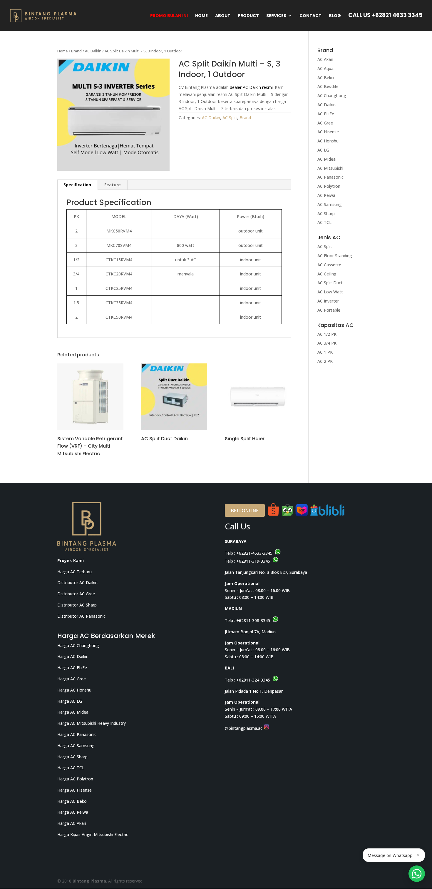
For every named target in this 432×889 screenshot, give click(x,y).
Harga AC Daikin (72, 656)
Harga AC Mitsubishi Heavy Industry (91, 723)
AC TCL (324, 222)
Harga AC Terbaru (74, 571)
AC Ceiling (326, 274)
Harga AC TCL (70, 767)
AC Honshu (328, 141)
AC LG (323, 150)
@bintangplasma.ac (244, 728)
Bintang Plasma (89, 881)
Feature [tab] (112, 184)
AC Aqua (325, 68)
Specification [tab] (77, 184)
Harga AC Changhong (78, 645)
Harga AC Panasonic (76, 734)
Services (276, 16)
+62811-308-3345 (253, 620)
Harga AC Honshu (74, 690)
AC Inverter (328, 301)
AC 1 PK (325, 352)
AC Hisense (328, 131)
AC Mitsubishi (330, 168)
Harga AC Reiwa (72, 812)
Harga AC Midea (72, 712)
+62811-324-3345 (253, 680)
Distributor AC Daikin (77, 582)
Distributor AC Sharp (77, 605)
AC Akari (325, 59)
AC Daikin (93, 51)
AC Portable (328, 310)
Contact (310, 16)
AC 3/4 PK (326, 343)
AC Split (229, 117)
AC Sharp (326, 213)
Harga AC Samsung (76, 745)
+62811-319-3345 (253, 561)
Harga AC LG (69, 701)
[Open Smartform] (416, 873)
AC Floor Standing (334, 255)
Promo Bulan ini (169, 16)
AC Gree (325, 123)
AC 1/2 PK (326, 334)
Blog (335, 16)
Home (201, 16)
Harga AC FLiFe (72, 667)
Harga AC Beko (72, 801)
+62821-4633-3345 (254, 553)
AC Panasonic (330, 177)
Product (248, 16)
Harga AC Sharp (72, 757)
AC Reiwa (326, 195)
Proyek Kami (70, 560)
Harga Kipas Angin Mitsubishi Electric (92, 834)
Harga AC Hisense (74, 790)
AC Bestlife (328, 86)
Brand (76, 51)
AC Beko (325, 77)
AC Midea (326, 159)
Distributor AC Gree (76, 593)
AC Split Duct (330, 282)
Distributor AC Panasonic (81, 616)
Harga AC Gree (71, 679)
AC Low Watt (330, 292)
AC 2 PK (325, 361)
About (222, 16)
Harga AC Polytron (75, 779)
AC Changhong (331, 95)
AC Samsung (329, 204)
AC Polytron (328, 186)
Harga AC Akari (71, 823)
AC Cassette (329, 264)
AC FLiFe (325, 114)
